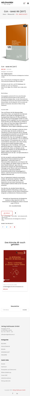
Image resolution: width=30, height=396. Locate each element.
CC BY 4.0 (16, 203)
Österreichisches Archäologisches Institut (12, 201)
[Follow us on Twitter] (6, 226)
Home (4, 14)
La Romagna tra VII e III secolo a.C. (13, 286)
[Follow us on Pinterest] (14, 226)
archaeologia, (7, 216)
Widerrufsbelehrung (6, 372)
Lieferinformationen (6, 378)
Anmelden (25, 309)
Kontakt (3, 364)
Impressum (4, 366)
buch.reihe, (14, 216)
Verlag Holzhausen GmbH (10, 284)
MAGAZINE (4, 354)
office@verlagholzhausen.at (7, 334)
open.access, (5, 217)
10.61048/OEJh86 (16, 206)
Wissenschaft (11, 14)
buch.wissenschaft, (22, 216)
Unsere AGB (4, 375)
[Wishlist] (15, 213)
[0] (24, 3)
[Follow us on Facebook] (2, 226)
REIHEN (3, 349)
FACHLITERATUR (5, 346)
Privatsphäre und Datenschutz (8, 369)
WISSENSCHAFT (5, 352)
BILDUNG (3, 343)
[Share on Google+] (10, 226)
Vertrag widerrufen (5, 380)
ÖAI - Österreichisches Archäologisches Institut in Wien (14, 219)
